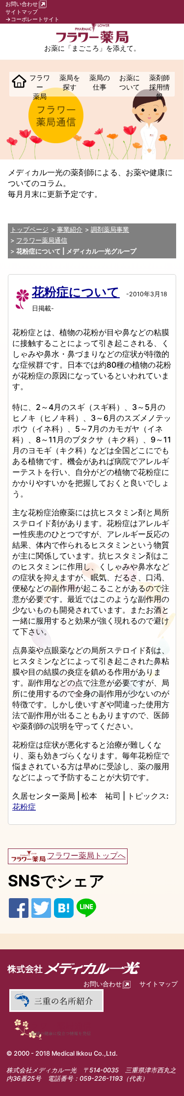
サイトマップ (21, 11)
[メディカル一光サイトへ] (92, 968)
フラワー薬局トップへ (86, 855)
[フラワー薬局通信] (55, 1028)
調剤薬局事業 (110, 229)
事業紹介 (69, 229)
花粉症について (76, 291)
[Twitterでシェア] (41, 907)
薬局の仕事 (99, 82)
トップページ (29, 229)
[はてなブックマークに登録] (64, 907)
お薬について (129, 82)
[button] (17, 83)
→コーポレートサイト (32, 19)
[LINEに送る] (86, 907)
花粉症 (24, 807)
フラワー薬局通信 (41, 240)
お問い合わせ (21, 3)
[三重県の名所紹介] (55, 1000)
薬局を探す (69, 82)
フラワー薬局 (39, 86)
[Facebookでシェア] (18, 907)
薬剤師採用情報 (159, 86)
